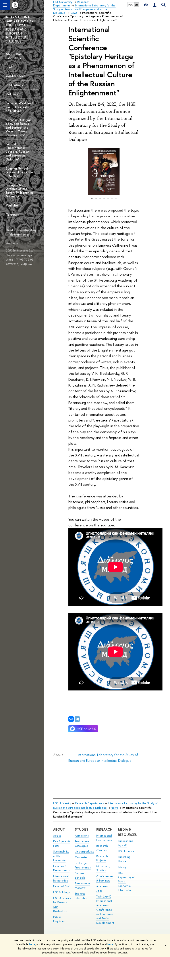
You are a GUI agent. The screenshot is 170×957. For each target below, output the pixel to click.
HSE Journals (126, 851)
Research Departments (89, 803)
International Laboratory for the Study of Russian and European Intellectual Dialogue (105, 805)
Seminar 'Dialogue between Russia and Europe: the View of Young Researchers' (18, 127)
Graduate (81, 857)
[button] (72, 171)
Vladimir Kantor (19, 234)
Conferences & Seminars (104, 878)
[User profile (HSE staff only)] (154, 5)
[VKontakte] (71, 719)
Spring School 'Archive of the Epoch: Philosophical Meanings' (20, 190)
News (114, 808)
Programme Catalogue (82, 843)
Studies (81, 829)
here (32, 944)
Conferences (15, 76)
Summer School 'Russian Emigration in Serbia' (19, 172)
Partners (12, 94)
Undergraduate (84, 851)
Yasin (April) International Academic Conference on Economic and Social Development (105, 910)
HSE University (62, 803)
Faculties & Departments (61, 868)
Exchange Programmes (83, 865)
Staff (10, 67)
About (59, 829)
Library (122, 867)
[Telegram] (77, 719)
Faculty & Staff (61, 886)
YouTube (12, 205)
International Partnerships (61, 878)
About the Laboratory (13, 56)
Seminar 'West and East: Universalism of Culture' (19, 107)
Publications (14, 85)
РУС (130, 4)
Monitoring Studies (103, 868)
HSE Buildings (61, 892)
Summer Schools (80, 875)
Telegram (12, 214)
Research (104, 829)
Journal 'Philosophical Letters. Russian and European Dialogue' (17, 151)
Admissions (82, 835)
